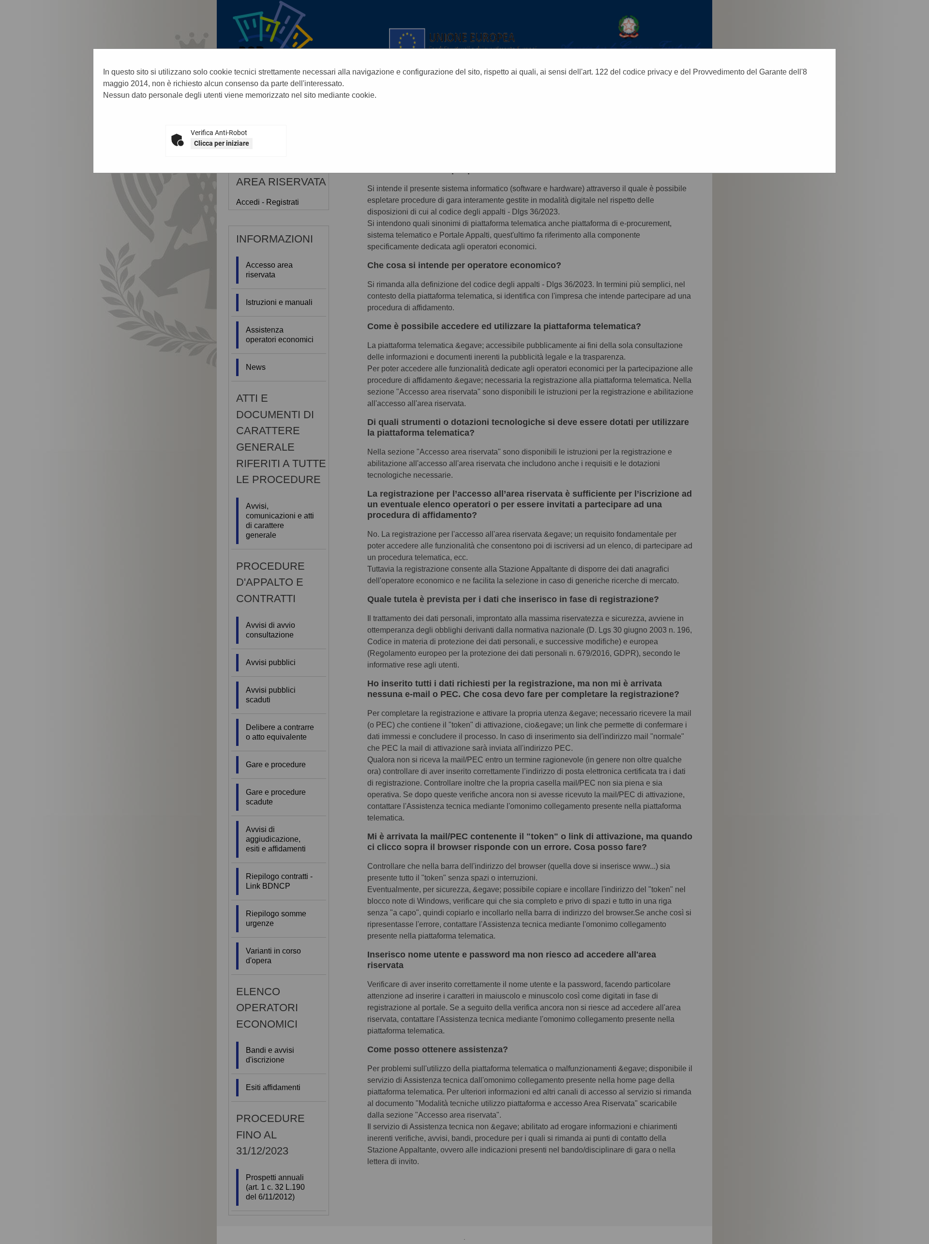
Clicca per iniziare (221, 143)
